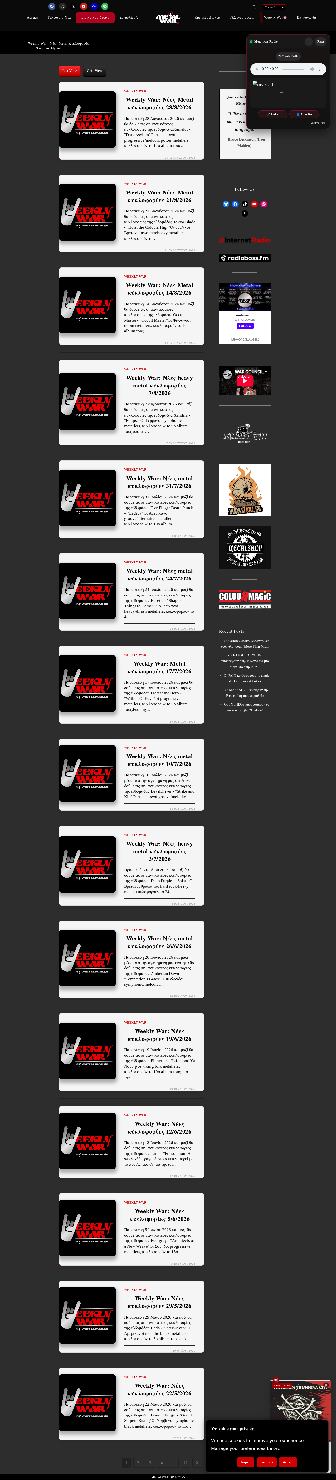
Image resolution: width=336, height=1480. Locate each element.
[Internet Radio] (245, 240)
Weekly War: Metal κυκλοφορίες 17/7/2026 (160, 667)
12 (185, 1462)
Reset (320, 41)
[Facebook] (51, 6)
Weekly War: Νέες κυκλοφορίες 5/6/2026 (159, 1214)
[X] (245, 213)
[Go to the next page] (197, 1463)
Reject (246, 1462)
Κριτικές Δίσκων (208, 17)
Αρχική (32, 17)
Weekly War (53, 48)
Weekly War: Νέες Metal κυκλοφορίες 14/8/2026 (159, 288)
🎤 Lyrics (272, 114)
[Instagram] (62, 6)
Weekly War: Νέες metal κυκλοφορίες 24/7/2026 (159, 574)
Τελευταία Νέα (59, 17)
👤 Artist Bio (304, 114)
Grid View (95, 71)
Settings (266, 1462)
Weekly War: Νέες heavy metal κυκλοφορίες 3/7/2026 (159, 851)
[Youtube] (83, 6)
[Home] (29, 48)
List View (69, 71)
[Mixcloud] (94, 6)
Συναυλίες (127, 17)
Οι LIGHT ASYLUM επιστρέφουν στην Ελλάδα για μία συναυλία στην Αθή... (245, 661)
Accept (288, 1462)
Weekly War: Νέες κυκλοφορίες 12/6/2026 (160, 1127)
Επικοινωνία (306, 17)
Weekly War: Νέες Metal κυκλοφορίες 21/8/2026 (159, 196)
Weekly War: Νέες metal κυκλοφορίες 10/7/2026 (159, 759)
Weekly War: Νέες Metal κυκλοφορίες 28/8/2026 (159, 103)
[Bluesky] (226, 204)
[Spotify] (104, 6)
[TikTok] (245, 204)
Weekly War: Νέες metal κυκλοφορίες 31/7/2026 (159, 481)
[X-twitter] (73, 6)
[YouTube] (254, 204)
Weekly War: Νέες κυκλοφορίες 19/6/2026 (160, 1034)
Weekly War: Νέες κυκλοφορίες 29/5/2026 (160, 1301)
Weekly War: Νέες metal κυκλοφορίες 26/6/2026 (159, 941)
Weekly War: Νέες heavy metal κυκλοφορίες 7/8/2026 (159, 385)
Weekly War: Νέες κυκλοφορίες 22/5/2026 (160, 1389)
